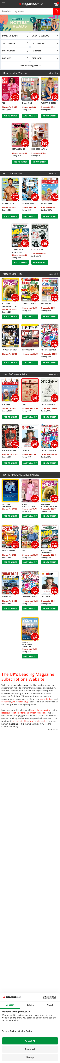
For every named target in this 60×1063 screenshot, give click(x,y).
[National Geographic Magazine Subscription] (10, 490)
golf (13, 701)
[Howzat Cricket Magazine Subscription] (10, 335)
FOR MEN (36, 50)
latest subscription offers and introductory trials (23, 712)
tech (46, 721)
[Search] (56, 11)
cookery (5, 701)
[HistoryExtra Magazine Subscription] (30, 335)
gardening (23, 701)
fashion (24, 721)
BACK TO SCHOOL (40, 35)
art (14, 721)
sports (32, 721)
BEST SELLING (38, 43)
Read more (53, 729)
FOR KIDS (6, 58)
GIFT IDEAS (37, 58)
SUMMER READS (10, 35)
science (39, 721)
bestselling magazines (40, 710)
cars (18, 721)
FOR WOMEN (8, 50)
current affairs (46, 699)
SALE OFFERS (8, 43)
